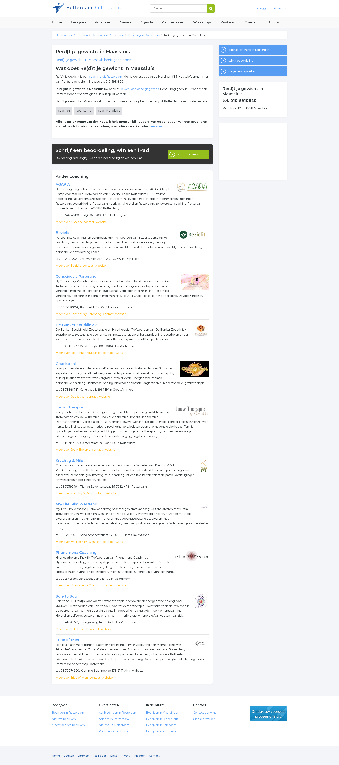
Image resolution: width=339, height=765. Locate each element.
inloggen (263, 8)
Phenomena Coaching (76, 552)
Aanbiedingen (173, 22)
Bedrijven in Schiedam (161, 725)
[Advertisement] (252, 151)
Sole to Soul (67, 596)
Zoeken (69, 755)
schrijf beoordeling (240, 60)
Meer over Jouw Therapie (73, 449)
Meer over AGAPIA (69, 222)
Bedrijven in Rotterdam (101, 8)
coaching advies (109, 110)
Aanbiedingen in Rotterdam (118, 712)
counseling (84, 110)
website (101, 222)
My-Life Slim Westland (76, 504)
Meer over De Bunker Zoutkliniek (78, 353)
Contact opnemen (205, 712)
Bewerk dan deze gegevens (139, 89)
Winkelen (228, 22)
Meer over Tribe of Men (72, 677)
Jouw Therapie (69, 407)
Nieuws (125, 22)
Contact (275, 22)
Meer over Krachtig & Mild (73, 493)
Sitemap (83, 755)
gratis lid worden (268, 713)
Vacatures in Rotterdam (115, 731)
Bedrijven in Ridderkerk (162, 719)
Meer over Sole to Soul (71, 629)
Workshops (202, 22)
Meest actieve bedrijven (68, 725)
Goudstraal (66, 364)
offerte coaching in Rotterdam (249, 50)
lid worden (280, 8)
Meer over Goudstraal (70, 396)
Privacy (125, 755)
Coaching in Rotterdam (144, 35)
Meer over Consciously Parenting (78, 314)
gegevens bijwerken (242, 71)
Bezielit (62, 233)
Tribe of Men (67, 640)
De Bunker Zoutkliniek (76, 325)
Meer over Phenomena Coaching (79, 585)
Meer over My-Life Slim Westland (78, 542)
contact (89, 222)
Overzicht (252, 22)
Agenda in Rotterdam (114, 719)
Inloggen (139, 755)
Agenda (146, 22)
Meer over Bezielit (68, 265)
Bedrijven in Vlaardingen (162, 712)
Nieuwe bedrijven (64, 719)
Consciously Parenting (76, 276)
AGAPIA (63, 184)
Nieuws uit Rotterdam (114, 725)
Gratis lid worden (204, 719)
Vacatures (103, 22)
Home (57, 22)
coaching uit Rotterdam (105, 76)
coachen (64, 110)
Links (113, 755)
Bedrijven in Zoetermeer (163, 731)
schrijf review (187, 154)
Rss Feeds (100, 755)
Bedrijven (78, 22)
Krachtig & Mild (69, 460)
